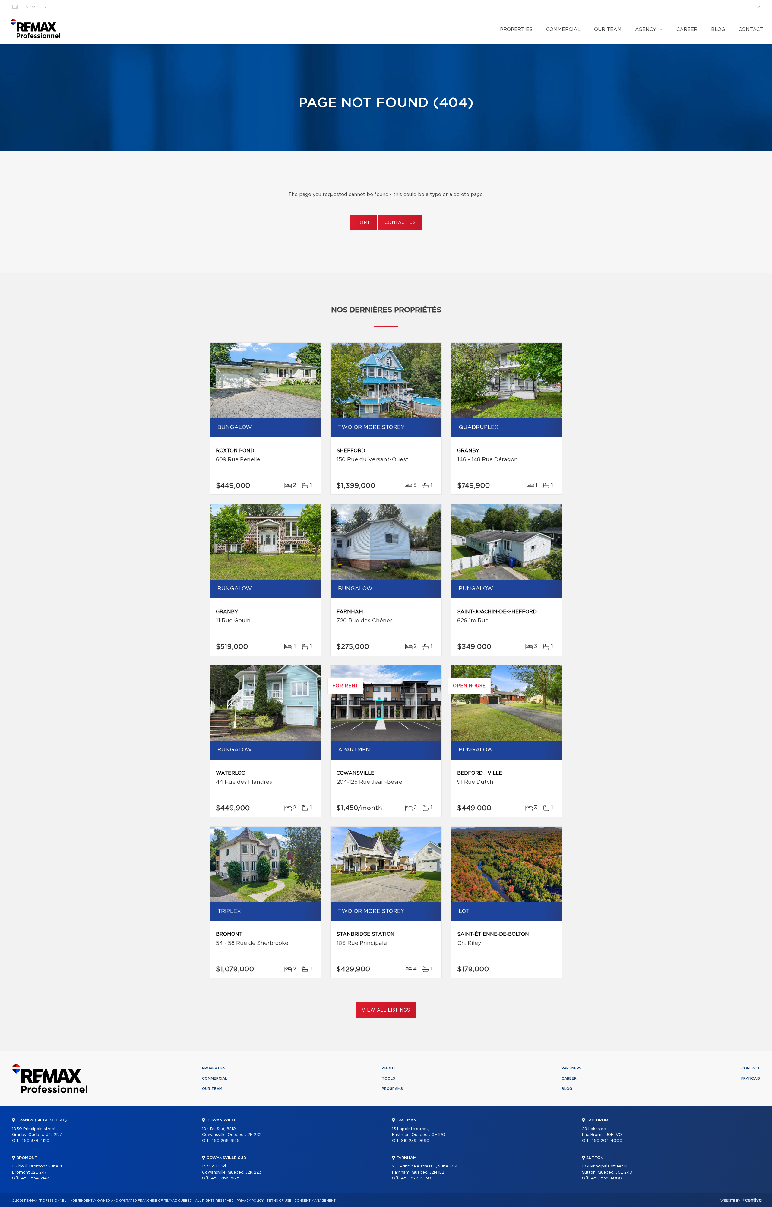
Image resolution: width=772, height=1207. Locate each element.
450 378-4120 (35, 1141)
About (389, 1068)
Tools (388, 1078)
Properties (516, 29)
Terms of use (279, 1200)
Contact (751, 29)
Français (750, 1078)
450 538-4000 (606, 1178)
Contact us (32, 7)
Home (363, 223)
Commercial (563, 29)
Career (687, 29)
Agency (645, 29)
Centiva (752, 1200)
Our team (608, 29)
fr (757, 7)
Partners (571, 1068)
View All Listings (386, 1010)
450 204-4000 (606, 1141)
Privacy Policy (250, 1200)
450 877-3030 (416, 1178)
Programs (392, 1089)
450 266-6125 (225, 1141)
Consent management (315, 1200)
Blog (718, 29)
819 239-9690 (415, 1141)
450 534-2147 (35, 1178)
